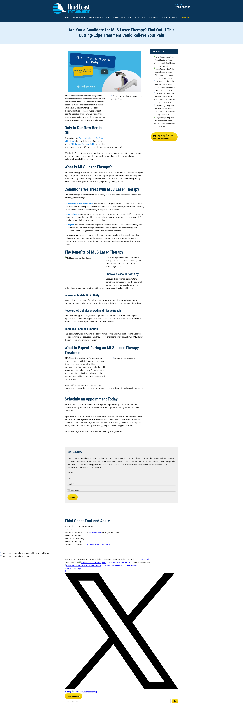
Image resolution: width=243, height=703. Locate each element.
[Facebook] (65, 571)
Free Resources (168, 18)
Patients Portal (73, 696)
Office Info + (91, 544)
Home (67, 18)
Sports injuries (73, 214)
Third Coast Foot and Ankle (83, 144)
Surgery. (70, 224)
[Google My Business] (83, 691)
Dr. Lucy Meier (84, 138)
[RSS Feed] (96, 691)
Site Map (68, 568)
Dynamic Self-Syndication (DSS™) (119, 565)
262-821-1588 (182, 7)
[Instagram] (70, 691)
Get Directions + (103, 544)
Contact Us (185, 18)
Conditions (78, 18)
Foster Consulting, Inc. (119, 562)
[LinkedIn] (66, 691)
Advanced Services (121, 18)
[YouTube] (68, 691)
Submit (72, 497)
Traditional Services (98, 18)
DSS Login (77, 568)
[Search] (175, 701)
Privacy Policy (145, 559)
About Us (139, 18)
